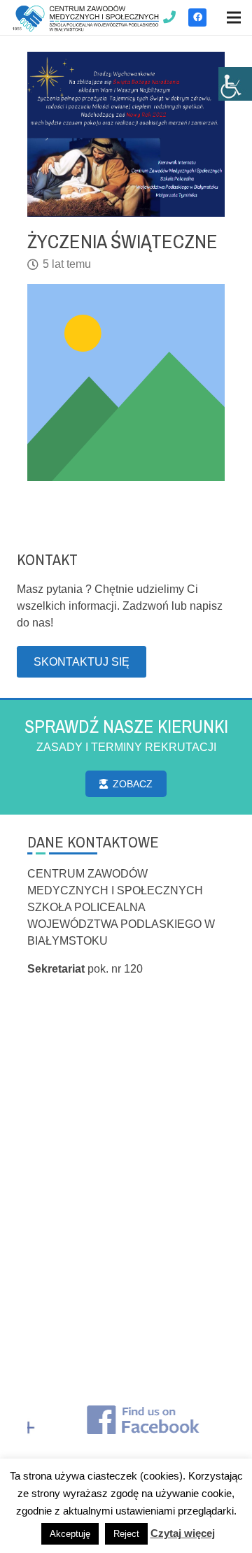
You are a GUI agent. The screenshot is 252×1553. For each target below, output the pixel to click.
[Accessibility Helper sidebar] (235, 84)
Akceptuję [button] (70, 1534)
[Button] (170, 17)
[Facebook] (197, 17)
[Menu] (234, 17)
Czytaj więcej (182, 1533)
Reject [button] (126, 1534)
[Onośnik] (85, 18)
